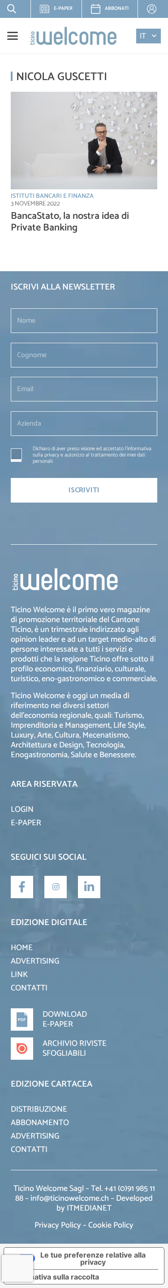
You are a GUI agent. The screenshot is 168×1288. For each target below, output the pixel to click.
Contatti (29, 988)
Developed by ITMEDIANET (104, 1203)
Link (19, 974)
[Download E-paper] (27, 1019)
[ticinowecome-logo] (73, 36)
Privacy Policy (57, 1225)
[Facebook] (22, 887)
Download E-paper (65, 1019)
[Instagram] (55, 887)
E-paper (59, 11)
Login (22, 809)
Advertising (35, 961)
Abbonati (117, 8)
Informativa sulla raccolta (55, 1276)
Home (22, 948)
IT (143, 36)
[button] (10, 9)
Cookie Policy (111, 1225)
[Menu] (12, 35)
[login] (153, 9)
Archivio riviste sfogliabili (75, 1048)
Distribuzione (39, 1109)
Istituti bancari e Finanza (52, 196)
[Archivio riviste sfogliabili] (27, 1048)
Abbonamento (40, 1123)
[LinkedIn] (89, 887)
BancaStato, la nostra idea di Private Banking (70, 222)
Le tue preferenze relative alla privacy (93, 1258)
